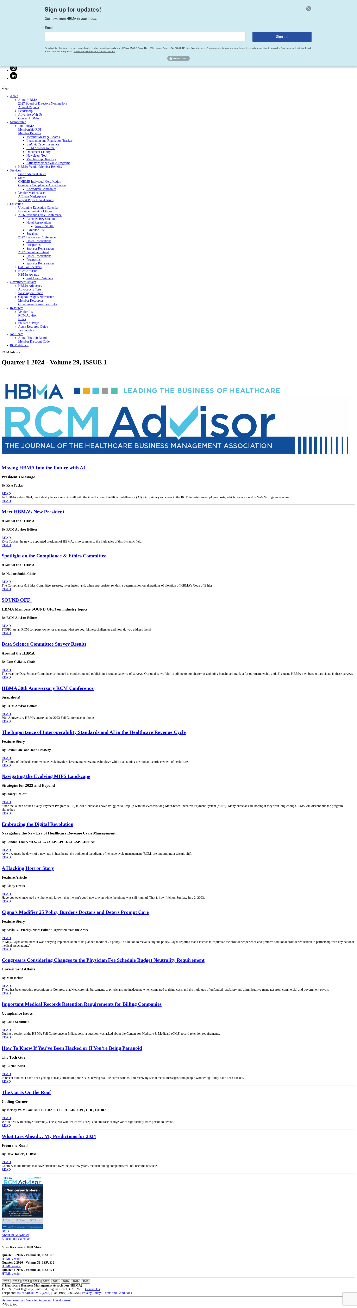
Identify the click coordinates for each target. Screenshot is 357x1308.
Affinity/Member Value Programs (48, 163)
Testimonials (26, 330)
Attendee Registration (40, 218)
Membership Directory (41, 159)
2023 (36, 1281)
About (14, 96)
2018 (85, 1281)
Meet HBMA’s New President (33, 511)
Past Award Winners (39, 278)
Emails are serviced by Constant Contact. (94, 51)
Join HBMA (26, 125)
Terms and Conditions (117, 1293)
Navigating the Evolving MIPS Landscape (46, 776)
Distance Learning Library (35, 211)
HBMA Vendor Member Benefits (40, 166)
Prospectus (33, 244)
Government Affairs (23, 282)
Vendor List (25, 311)
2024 (26, 1281)
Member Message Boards (43, 137)
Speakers (32, 233)
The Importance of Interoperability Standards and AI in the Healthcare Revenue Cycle (94, 732)
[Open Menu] (3, 86)
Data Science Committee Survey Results (44, 644)
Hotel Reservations (38, 222)
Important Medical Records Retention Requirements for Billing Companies (82, 1004)
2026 (6, 1281)
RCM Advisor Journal (40, 148)
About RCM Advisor (15, 1235)
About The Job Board (32, 337)
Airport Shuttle (44, 226)
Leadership (25, 111)
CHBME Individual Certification (39, 181)
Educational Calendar (16, 1238)
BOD (5, 1231)
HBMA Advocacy (30, 285)
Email (49, 27)
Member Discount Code (34, 341)
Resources (16, 308)
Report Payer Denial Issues (36, 200)
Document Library (38, 152)
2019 (76, 1281)
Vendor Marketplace (31, 192)
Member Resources (30, 300)
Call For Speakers (30, 267)
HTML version (11, 1258)
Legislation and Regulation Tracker (49, 140)
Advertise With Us (30, 114)
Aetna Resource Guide (33, 326)
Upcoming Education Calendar (38, 207)
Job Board (16, 334)
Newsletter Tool (36, 155)
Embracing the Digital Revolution (37, 824)
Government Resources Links (37, 304)
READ (6, 493)
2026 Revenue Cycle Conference (40, 215)
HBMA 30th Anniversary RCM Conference (48, 688)
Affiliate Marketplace (32, 196)
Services (15, 170)
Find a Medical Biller (32, 174)
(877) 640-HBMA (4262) (33, 1293)
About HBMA (27, 99)
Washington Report (30, 293)
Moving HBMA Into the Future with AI (43, 467)
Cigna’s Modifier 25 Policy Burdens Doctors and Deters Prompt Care (75, 912)
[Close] (308, 8)
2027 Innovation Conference (37, 237)
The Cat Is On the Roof (26, 1092)
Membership (18, 122)
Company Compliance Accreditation (42, 185)
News (22, 319)
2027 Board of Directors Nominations (43, 103)
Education (16, 204)
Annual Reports (28, 107)
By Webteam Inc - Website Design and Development (36, 1300)
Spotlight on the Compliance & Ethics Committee (54, 555)
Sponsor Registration (40, 248)
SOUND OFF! (17, 600)
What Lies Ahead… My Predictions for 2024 (49, 1136)
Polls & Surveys (28, 323)
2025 (16, 1281)
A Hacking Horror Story (28, 868)
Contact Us (92, 1289)
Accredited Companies (41, 189)
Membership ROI (29, 129)
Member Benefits (29, 133)
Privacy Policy (91, 1293)
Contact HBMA (28, 118)
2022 (46, 1281)
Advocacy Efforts (29, 289)
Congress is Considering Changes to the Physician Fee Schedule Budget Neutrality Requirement (103, 960)
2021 (56, 1281)
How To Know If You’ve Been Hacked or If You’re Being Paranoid (72, 1048)
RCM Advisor (27, 271)
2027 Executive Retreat (33, 252)
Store (21, 178)
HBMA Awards (28, 274)
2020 (66, 1281)
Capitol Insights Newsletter (36, 297)
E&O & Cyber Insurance (42, 144)
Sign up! (282, 36)
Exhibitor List (35, 230)
